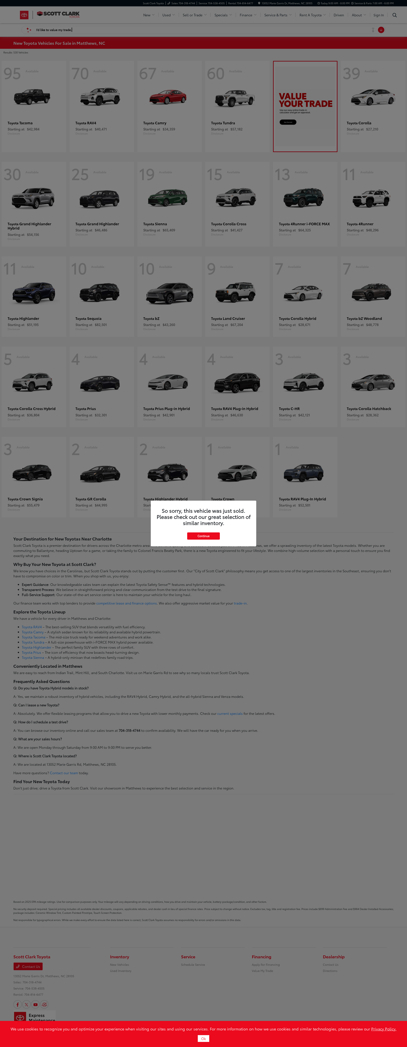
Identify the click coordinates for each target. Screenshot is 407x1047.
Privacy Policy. (383, 1029)
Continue (203, 536)
